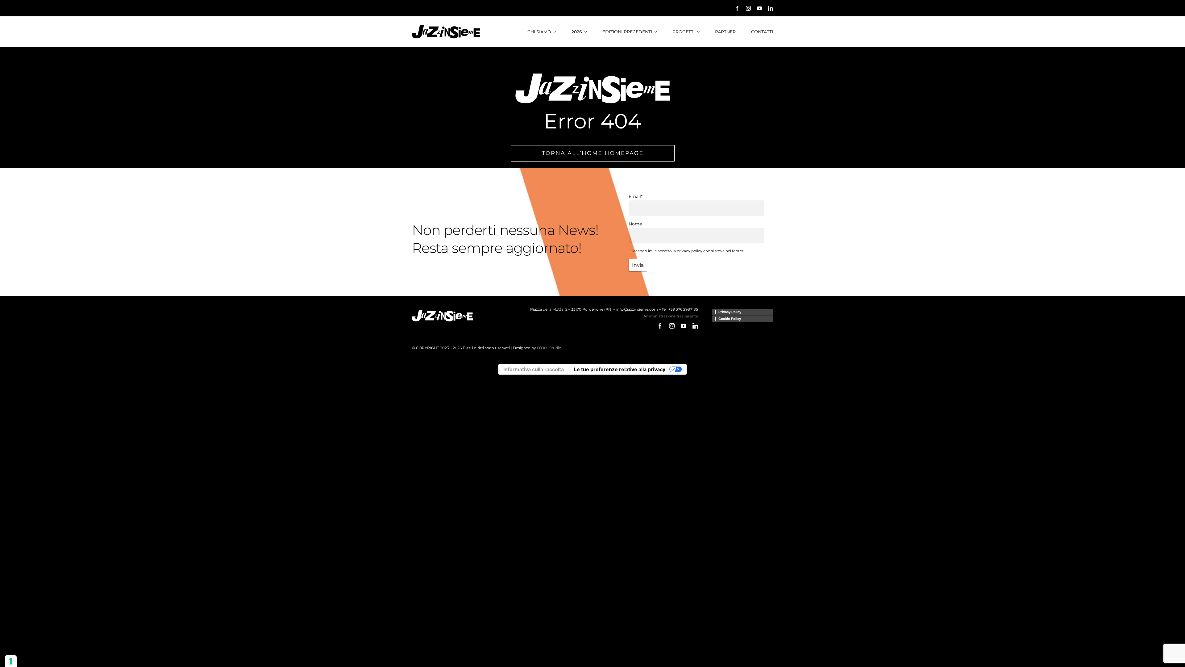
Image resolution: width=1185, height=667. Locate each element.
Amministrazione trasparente (670, 316)
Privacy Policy (729, 312)
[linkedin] (770, 8)
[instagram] (748, 8)
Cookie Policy (729, 319)
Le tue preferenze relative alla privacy (619, 369)
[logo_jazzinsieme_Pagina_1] (446, 27)
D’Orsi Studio (549, 348)
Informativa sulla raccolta (533, 369)
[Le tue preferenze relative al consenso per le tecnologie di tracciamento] (11, 661)
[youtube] (759, 8)
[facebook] (737, 8)
